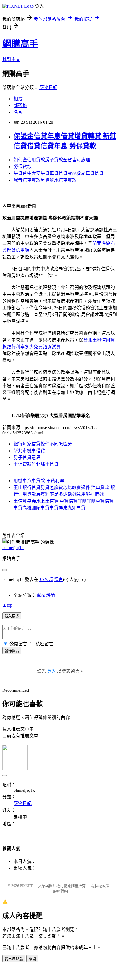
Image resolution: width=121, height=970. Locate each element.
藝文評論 (46, 595)
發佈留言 (12, 651)
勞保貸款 (23, 166)
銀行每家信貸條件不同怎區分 (43, 443)
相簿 (18, 98)
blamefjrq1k (13, 547)
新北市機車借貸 (29, 450)
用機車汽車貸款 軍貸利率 (39, 480)
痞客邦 (46, 579)
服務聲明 (60, 891)
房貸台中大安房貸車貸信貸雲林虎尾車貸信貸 (59, 173)
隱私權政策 (100, 886)
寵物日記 (48, 87)
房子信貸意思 (27, 457)
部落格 (20, 105)
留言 (58, 579)
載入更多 (12, 616)
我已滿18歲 (14, 959)
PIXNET (26, 886)
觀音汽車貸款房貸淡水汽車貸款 (45, 180)
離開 (32, 959)
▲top (7, 605)
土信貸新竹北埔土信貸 (36, 464)
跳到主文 (11, 59)
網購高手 (20, 44)
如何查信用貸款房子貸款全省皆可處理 (52, 159)
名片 (18, 112)
